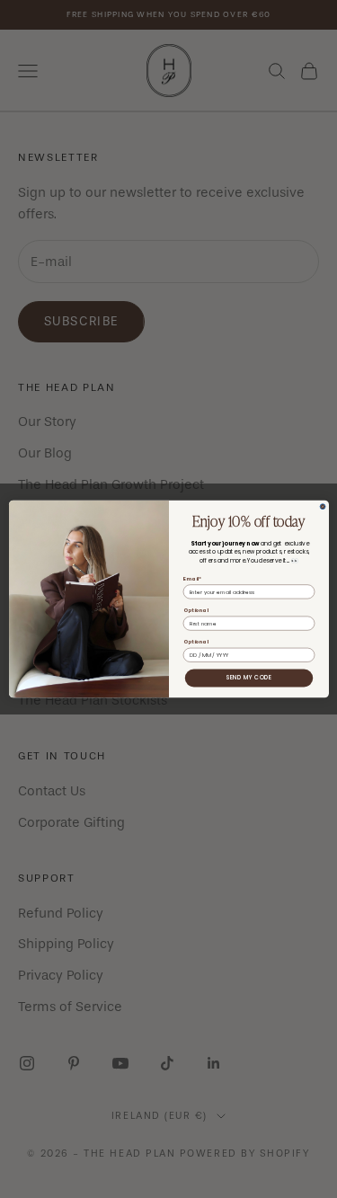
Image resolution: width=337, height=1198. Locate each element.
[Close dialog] (322, 507)
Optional (195, 610)
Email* (191, 577)
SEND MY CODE (248, 678)
